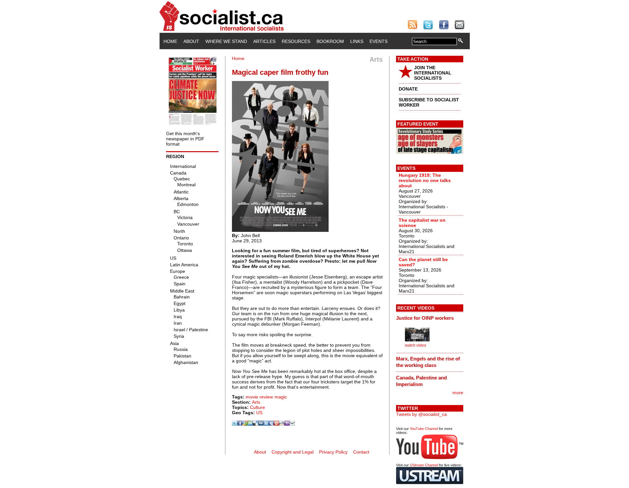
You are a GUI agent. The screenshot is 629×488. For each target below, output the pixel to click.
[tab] (429, 318)
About (191, 41)
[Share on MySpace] (271, 424)
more (457, 392)
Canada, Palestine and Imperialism (421, 381)
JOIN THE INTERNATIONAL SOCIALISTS (432, 73)
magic (281, 396)
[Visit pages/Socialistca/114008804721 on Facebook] (239, 424)
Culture (257, 407)
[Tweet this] (234, 424)
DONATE (408, 89)
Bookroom (330, 41)
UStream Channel (424, 465)
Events (379, 41)
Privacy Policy (333, 452)
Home (170, 41)
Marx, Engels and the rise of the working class (428, 362)
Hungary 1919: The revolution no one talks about (425, 180)
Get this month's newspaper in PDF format (185, 139)
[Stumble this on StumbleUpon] (250, 424)
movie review (259, 396)
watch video (415, 345)
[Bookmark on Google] (245, 424)
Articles (264, 41)
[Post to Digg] (260, 424)
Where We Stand (226, 41)
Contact (361, 452)
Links (356, 41)
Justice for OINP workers (425, 318)
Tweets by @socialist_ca (421, 414)
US (259, 412)
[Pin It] (276, 424)
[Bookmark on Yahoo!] (287, 424)
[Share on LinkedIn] (266, 424)
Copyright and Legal (293, 452)
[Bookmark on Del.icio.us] (255, 424)
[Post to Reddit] (281, 424)
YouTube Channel (424, 429)
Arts (256, 402)
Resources (296, 41)
